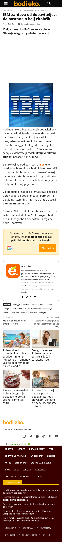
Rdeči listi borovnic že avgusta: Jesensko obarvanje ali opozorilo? (29, 505)
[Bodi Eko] (13, 281)
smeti (6, 312)
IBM (41, 304)
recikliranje (47, 308)
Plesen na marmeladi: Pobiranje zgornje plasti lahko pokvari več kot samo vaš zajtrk (16, 397)
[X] (31, 296)
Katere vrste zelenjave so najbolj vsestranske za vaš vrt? (46, 323)
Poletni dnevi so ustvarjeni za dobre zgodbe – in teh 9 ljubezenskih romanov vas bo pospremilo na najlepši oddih (16, 358)
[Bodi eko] (27, 3)
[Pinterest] (31, 436)
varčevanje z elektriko (19, 312)
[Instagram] (27, 296)
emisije (34, 304)
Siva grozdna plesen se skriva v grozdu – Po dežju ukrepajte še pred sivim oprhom (27, 512)
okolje (6, 308)
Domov (5, 10)
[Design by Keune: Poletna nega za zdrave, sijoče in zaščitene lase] (45, 338)
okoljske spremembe (33, 308)
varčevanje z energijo (38, 312)
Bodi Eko (11, 24)
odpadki (49, 304)
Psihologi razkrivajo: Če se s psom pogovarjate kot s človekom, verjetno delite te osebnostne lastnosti (44, 398)
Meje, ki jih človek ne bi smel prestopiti (14, 322)
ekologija (16, 304)
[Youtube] (35, 296)
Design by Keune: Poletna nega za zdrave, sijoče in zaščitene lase (42, 355)
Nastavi (48, 248)
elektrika (26, 304)
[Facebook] (22, 296)
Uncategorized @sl (16, 10)
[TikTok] (43, 436)
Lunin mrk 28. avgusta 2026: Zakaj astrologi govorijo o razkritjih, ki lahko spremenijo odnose (29, 519)
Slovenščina (14, 444)
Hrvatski (26, 444)
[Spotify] (37, 436)
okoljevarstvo (17, 308)
